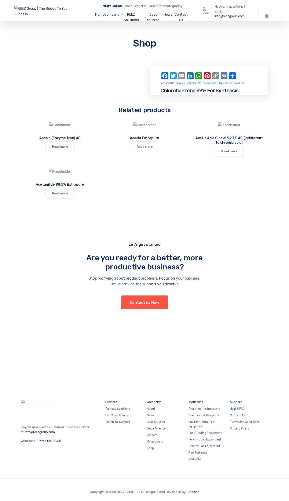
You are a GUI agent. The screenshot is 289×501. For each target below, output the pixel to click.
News (168, 14)
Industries (196, 402)
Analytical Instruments (204, 409)
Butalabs (192, 492)
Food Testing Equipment (205, 433)
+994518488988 (49, 441)
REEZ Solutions (131, 17)
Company (111, 14)
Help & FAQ (237, 409)
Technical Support (117, 422)
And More (195, 459)
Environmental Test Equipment (202, 424)
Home (99, 14)
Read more (60, 147)
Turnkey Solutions (117, 409)
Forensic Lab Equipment (205, 439)
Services (111, 402)
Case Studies (153, 17)
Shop (150, 448)
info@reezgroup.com (230, 16)
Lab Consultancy (116, 415)
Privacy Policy (239, 428)
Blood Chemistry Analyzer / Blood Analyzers (210, 82)
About (151, 409)
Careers (152, 435)
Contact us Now (144, 302)
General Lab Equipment (204, 446)
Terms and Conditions (245, 422)
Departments (156, 428)
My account (155, 441)
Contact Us (181, 17)
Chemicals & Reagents (204, 415)
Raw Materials (198, 452)
